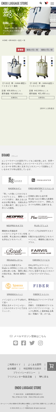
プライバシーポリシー (24, 373)
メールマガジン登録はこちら (30, 336)
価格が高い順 (47, 50)
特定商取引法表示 (32, 369)
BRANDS (12, 40)
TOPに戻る (44, 377)
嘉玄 (20, 40)
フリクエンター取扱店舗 (19, 377)
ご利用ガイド (14, 365)
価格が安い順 (32, 50)
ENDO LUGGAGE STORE (28, 388)
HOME (4, 40)
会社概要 (11, 369)
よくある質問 (34, 365)
